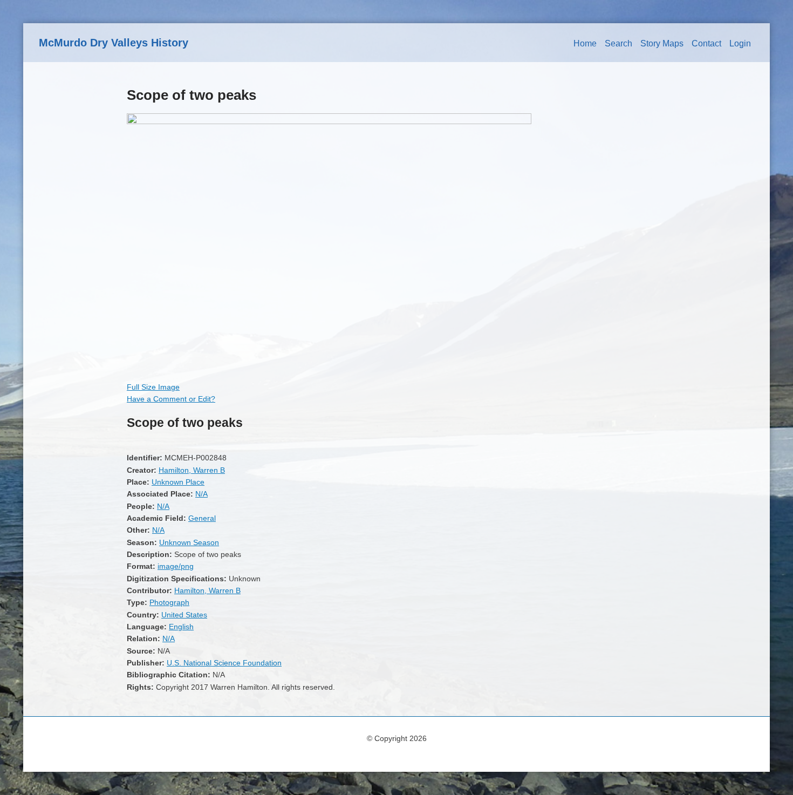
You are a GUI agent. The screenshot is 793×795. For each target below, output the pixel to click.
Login (740, 43)
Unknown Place (178, 482)
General (202, 518)
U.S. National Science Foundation (224, 662)
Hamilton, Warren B (192, 470)
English (181, 626)
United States (184, 614)
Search (618, 43)
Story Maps (661, 43)
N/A (201, 494)
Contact (706, 43)
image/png (176, 566)
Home (585, 43)
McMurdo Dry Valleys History (113, 43)
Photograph (169, 602)
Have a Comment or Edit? (171, 399)
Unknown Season (189, 542)
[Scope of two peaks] (329, 121)
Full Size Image (153, 387)
